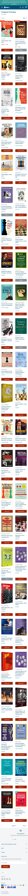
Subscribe (5, 866)
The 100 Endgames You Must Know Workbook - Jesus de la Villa (6, 504)
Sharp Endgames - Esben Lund (6, 175)
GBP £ (3, 872)
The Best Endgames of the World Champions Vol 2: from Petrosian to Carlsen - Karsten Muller (20, 568)
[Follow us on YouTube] (10, 879)
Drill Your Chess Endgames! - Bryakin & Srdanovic (6, 572)
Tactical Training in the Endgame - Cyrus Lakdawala (20, 471)
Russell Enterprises (19, 39)
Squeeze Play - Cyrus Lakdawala (19, 536)
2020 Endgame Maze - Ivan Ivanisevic (7, 608)
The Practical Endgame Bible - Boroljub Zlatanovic (21, 206)
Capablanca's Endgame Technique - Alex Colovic (6, 272)
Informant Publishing (5, 568)
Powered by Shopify (5, 893)
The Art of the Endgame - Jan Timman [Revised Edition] (6, 780)
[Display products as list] (26, 18)
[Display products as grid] (24, 18)
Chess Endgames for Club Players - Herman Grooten (6, 372)
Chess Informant (5, 404)
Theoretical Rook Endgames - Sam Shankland (19, 77)
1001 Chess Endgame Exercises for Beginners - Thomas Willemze (20, 745)
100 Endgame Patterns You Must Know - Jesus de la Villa (21, 176)
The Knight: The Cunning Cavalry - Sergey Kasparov (7, 709)
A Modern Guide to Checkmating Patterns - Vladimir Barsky (20, 812)
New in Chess (18, 105)
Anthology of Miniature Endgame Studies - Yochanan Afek (6, 408)
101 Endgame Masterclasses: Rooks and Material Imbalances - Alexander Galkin (6, 747)
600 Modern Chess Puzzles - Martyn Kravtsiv (7, 536)
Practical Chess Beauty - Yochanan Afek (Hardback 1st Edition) (6, 208)
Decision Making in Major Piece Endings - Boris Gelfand (6, 144)
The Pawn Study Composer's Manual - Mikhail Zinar (19, 640)
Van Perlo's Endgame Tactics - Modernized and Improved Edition (20, 504)
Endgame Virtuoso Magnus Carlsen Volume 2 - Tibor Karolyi (7, 640)
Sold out (21, 50)
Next (24, 825)
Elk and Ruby (4, 337)
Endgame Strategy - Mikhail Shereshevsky (19, 338)
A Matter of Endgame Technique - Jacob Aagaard (5, 75)
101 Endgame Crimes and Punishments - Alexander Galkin (6, 341)
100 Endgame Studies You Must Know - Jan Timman (6, 439)
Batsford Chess (4, 468)
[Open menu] (2, 7)
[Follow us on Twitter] (5, 879)
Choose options (21, 83)
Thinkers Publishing (19, 203)
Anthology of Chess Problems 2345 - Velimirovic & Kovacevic (6, 676)
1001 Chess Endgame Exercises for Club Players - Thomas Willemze (20, 273)
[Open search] (20, 7)
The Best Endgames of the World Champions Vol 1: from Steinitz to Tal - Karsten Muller (20, 673)
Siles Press (17, 237)
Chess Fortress (18, 709)
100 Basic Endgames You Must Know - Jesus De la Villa (6, 240)
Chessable (3, 269)
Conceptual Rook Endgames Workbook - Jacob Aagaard (20, 372)
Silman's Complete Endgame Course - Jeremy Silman (21, 241)
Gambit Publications (5, 533)
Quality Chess (4, 72)
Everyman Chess (18, 467)
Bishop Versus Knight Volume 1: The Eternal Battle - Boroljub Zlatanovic (19, 306)
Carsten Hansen (18, 777)
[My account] (23, 7)
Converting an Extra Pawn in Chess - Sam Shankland (6, 304)
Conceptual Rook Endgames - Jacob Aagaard (5, 111)
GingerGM (3, 38)
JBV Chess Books (18, 564)
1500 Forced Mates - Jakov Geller (21, 404)
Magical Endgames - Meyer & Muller (21, 603)
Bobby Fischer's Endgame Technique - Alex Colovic (20, 439)
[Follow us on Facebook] (2, 879)
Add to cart (7, 50)
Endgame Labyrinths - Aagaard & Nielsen (20, 142)
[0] (25, 7)
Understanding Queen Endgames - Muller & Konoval (5, 813)
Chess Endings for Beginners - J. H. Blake (20, 780)
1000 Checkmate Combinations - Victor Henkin (6, 472)
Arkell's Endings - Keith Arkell (6, 41)
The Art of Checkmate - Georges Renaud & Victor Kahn (20, 43)
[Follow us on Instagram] (7, 879)
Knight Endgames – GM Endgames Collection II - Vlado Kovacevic (20, 712)
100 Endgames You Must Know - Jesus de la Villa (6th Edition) (20, 109)
